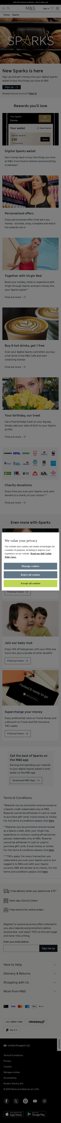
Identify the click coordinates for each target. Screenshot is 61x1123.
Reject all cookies (30, 575)
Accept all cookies (30, 583)
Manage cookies (30, 566)
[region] (30, 561)
